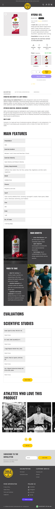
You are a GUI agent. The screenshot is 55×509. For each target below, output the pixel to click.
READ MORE (27, 379)
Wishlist (38, 474)
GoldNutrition (8, 506)
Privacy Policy (7, 487)
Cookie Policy (7, 489)
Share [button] (34, 83)
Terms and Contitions (8, 492)
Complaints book (24, 474)
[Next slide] (30, 439)
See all (27, 445)
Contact (38, 477)
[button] (3, 4)
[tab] (7, 92)
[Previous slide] (26, 439)
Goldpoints (6, 494)
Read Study (8, 335)
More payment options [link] (41, 79)
